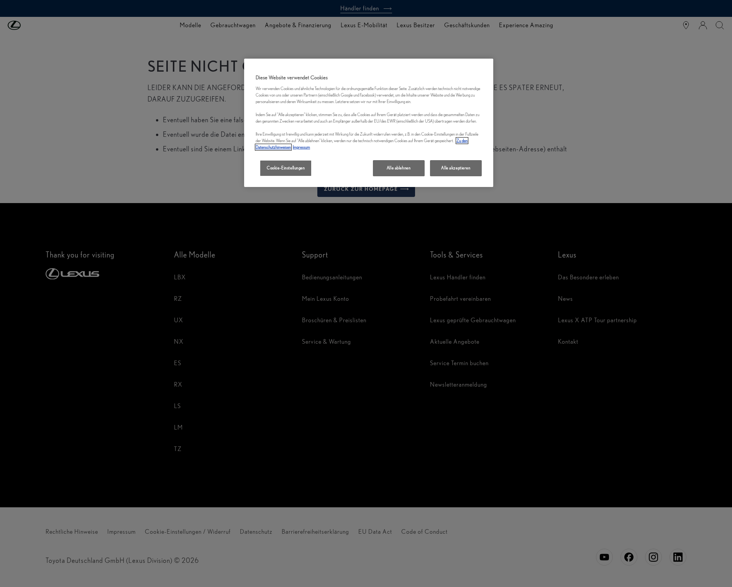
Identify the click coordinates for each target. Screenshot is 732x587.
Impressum (301, 147)
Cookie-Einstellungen (286, 168)
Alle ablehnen (398, 168)
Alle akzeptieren (455, 168)
